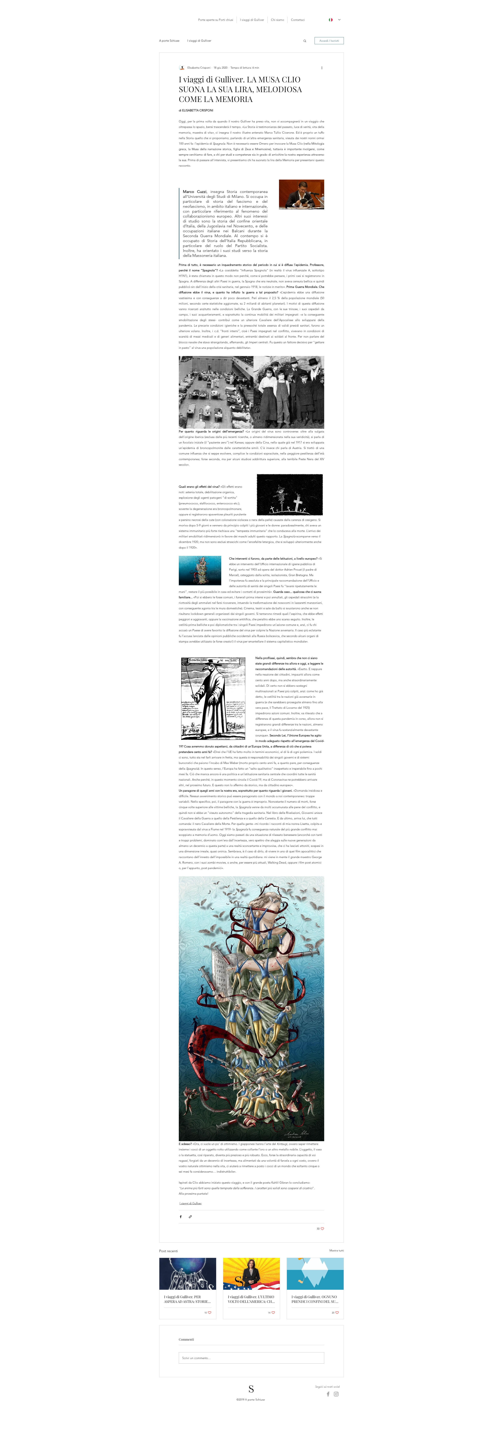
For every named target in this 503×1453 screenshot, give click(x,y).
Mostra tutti (337, 1250)
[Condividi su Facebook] (181, 1217)
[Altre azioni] (321, 67)
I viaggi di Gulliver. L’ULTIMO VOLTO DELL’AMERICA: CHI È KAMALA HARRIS (251, 1299)
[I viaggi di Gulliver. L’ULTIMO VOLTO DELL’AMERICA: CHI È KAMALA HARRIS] (251, 1274)
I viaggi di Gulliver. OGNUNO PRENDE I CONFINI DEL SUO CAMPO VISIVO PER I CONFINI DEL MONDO (315, 1299)
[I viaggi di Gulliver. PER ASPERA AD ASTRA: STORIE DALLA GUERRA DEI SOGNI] (187, 1274)
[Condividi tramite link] (190, 1217)
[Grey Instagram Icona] (336, 1394)
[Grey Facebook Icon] (328, 1394)
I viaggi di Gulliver (191, 1203)
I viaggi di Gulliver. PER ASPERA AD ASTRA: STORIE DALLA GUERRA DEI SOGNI (186, 1299)
